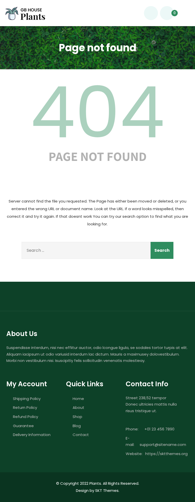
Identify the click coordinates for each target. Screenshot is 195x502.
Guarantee (23, 425)
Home (78, 398)
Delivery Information (32, 434)
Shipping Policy (27, 398)
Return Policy (25, 407)
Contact (81, 434)
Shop (77, 416)
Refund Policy (25, 416)
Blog (77, 425)
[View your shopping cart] (167, 13)
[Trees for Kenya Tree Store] (25, 13)
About (78, 407)
